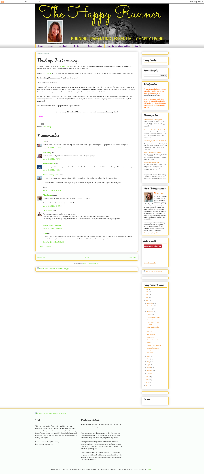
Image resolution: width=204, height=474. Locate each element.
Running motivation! (149, 173)
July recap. (150, 352)
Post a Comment (45, 247)
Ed (44, 141)
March (149, 367)
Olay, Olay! (150, 337)
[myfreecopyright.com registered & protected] (51, 413)
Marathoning (63, 46)
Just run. (149, 331)
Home (40, 46)
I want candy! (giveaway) (154, 345)
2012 (147, 300)
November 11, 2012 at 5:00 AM (53, 242)
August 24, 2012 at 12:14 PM (52, 148)
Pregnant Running (95, 46)
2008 (147, 385)
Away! (149, 342)
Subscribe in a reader (150, 263)
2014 (147, 295)
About (51, 46)
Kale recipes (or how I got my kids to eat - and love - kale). (155, 141)
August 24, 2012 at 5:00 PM (52, 170)
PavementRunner (49, 163)
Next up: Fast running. (58, 59)
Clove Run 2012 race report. (153, 323)
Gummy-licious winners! (154, 340)
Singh (45, 233)
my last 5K (48, 73)
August (149, 314)
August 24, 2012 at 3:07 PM (52, 159)
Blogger (149, 469)
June (148, 359)
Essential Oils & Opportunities (118, 46)
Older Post (132, 257)
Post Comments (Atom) (91, 264)
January (149, 373)
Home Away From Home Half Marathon (155, 130)
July (148, 356)
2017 (147, 289)
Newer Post (41, 257)
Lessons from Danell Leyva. (153, 349)
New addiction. (151, 320)
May (148, 362)
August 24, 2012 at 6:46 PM (52, 206)
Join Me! (138, 46)
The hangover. (151, 334)
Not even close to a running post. (153, 119)
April (149, 365)
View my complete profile (151, 233)
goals (44, 126)
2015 (147, 292)
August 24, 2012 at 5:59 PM (52, 190)
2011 (147, 377)
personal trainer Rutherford (52, 225)
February (150, 370)
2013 (147, 298)
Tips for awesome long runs (151, 162)
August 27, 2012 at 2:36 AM (52, 228)
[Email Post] (42, 124)
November (150, 306)
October (149, 309)
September (150, 312)
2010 (147, 380)
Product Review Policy (153, 105)
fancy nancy (47, 152)
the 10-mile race (64, 66)
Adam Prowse (47, 210)
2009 (147, 382)
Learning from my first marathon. (153, 152)
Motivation (78, 46)
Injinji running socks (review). (153, 328)
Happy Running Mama (51, 174)
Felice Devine (47, 195)
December (150, 303)
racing (49, 126)
